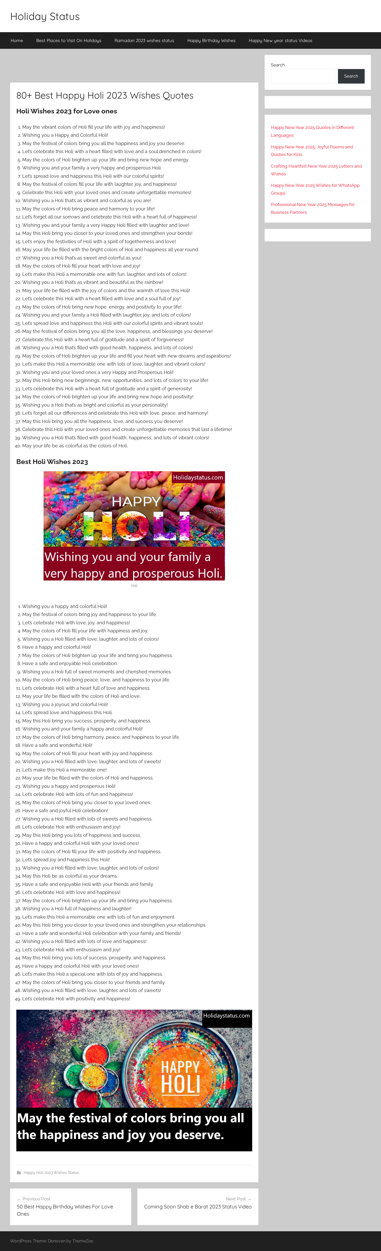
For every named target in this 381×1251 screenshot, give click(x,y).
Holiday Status (45, 16)
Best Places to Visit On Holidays (68, 40)
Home (17, 40)
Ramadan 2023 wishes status (144, 40)
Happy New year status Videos (280, 40)
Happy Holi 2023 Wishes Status (51, 1172)
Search (278, 64)
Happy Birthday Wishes (211, 40)
